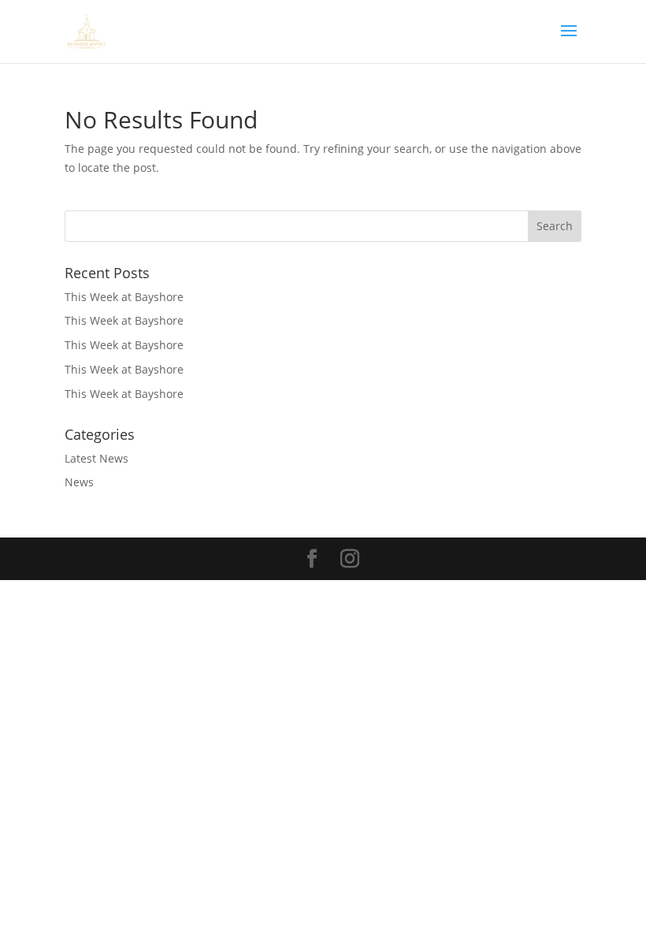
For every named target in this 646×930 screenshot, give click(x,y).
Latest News (96, 458)
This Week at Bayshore (124, 296)
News (79, 481)
